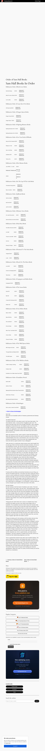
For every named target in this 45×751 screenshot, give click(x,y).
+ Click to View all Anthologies (13, 411)
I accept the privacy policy (14, 644)
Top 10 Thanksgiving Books (23, 624)
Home (14, 692)
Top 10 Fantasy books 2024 (22, 630)
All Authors (14, 689)
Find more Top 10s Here (22, 633)
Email (9, 639)
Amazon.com (21, 91)
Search (37, 701)
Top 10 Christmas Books (23, 627)
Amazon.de (21, 90)
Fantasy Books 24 (8, 1)
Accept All (15, 746)
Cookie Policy (8, 743)
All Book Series (14, 686)
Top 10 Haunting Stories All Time (23, 620)
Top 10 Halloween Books (23, 617)
